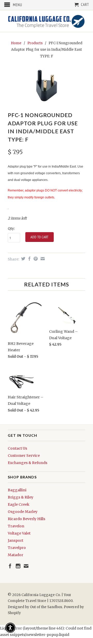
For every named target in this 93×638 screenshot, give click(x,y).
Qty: (11, 228)
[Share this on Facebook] (29, 259)
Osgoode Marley (22, 511)
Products (35, 43)
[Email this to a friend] (42, 259)
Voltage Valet (19, 533)
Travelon (16, 526)
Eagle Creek (18, 504)
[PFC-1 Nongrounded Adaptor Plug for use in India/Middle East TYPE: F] (46, 86)
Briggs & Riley (20, 497)
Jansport (15, 540)
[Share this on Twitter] (22, 259)
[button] (10, 628)
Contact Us (17, 448)
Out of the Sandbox (46, 607)
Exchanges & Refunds (27, 462)
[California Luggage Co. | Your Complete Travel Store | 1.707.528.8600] (46, 21)
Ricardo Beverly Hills (26, 519)
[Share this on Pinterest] (35, 259)
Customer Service (24, 455)
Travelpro (17, 547)
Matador (15, 555)
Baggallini (17, 490)
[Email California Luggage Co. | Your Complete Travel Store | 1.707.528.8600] (26, 566)
